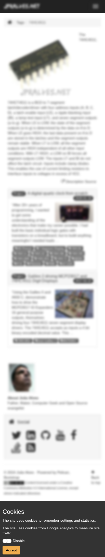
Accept (11, 550)
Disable (19, 541)
